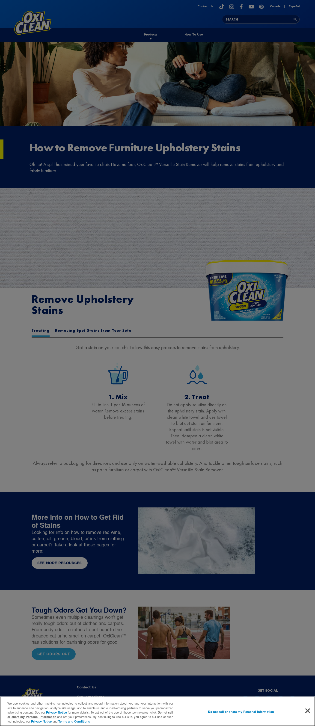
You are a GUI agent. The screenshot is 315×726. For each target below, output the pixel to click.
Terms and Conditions (74, 721)
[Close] (308, 711)
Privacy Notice (56, 712)
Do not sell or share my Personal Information (241, 711)
